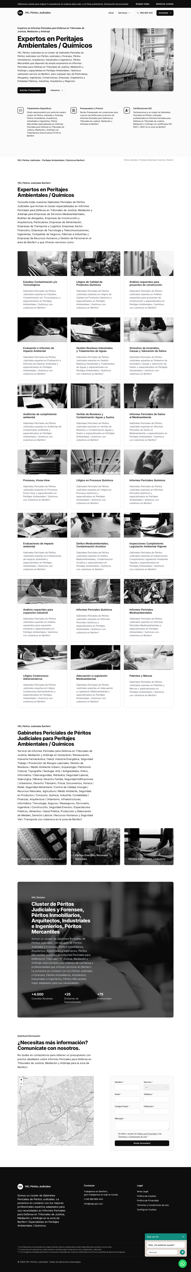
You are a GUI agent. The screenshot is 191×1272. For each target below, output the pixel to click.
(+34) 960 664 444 (93, 1199)
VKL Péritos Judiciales (37, 12)
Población (149, 1106)
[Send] (182, 1252)
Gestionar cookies (165, 4)
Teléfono (148, 1094)
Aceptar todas (142, 4)
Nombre (119, 1082)
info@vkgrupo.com (93, 1203)
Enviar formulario (142, 1143)
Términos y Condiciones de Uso (132, 1136)
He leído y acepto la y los (139, 1135)
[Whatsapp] (182, 1263)
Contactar (163, 13)
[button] (55, 1110)
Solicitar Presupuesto (30, 90)
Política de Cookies (146, 1196)
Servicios (122, 13)
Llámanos (55, 90)
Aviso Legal (142, 1191)
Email (118, 1094)
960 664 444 (146, 13)
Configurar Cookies (146, 1209)
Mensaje (119, 1118)
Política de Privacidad (147, 1133)
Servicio (148, 1082)
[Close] (183, 1236)
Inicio (111, 13)
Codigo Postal (122, 1106)
